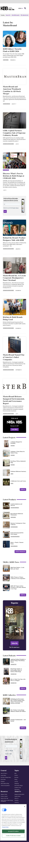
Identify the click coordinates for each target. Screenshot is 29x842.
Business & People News (8, 143)
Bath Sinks (13, 517)
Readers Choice (4, 794)
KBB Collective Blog (5, 783)
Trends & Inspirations (5, 785)
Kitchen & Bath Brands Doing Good (12, 318)
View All (23, 489)
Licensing (17, 802)
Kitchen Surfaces (15, 507)
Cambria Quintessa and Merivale (16, 504)
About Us (16, 798)
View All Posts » (4, 773)
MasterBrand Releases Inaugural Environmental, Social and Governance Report (13, 400)
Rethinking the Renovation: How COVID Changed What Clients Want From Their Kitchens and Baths (17, 701)
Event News (3, 779)
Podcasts (3, 781)
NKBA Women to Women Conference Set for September (18, 577)
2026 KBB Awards (15, 15)
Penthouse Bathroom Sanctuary (18, 471)
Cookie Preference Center (13, 835)
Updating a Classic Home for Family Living (18, 452)
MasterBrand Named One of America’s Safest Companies (13, 357)
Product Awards (4, 796)
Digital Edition (17, 796)
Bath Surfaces (14, 546)
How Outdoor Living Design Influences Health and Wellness (18, 710)
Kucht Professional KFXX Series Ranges (17, 533)
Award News (3, 775)
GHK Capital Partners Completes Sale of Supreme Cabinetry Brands (14, 133)
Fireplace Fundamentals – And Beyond (18, 720)
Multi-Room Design (19, 785)
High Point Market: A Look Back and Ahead (17, 568)
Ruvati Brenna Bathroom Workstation (17, 514)
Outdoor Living (18, 787)
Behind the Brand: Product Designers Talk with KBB (14, 238)
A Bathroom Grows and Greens (18, 481)
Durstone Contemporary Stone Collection (18, 523)
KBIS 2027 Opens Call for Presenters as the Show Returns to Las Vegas (18, 587)
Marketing (17, 783)
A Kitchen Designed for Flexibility (16, 442)
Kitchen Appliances (15, 536)
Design (16, 779)
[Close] (24, 806)
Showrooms (17, 789)
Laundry (16, 781)
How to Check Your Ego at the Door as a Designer (18, 679)
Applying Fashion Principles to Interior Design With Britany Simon (18, 660)
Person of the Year (4, 798)
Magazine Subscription (19, 794)
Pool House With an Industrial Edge (18, 461)
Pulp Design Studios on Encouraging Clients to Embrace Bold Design (16, 670)
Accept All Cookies (13, 831)
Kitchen (12, 445)
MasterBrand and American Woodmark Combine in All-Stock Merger (12, 90)
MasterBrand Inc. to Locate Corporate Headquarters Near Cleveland (14, 278)
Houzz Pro (8, 15)
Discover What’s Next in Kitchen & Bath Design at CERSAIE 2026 (13, 175)
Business (16, 777)
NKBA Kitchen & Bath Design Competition (7, 801)
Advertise (16, 800)
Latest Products (20, 551)
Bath (12, 473)
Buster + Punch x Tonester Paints (17, 543)
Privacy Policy (5, 827)
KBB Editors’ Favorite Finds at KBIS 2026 (12, 50)
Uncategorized (6, 103)
